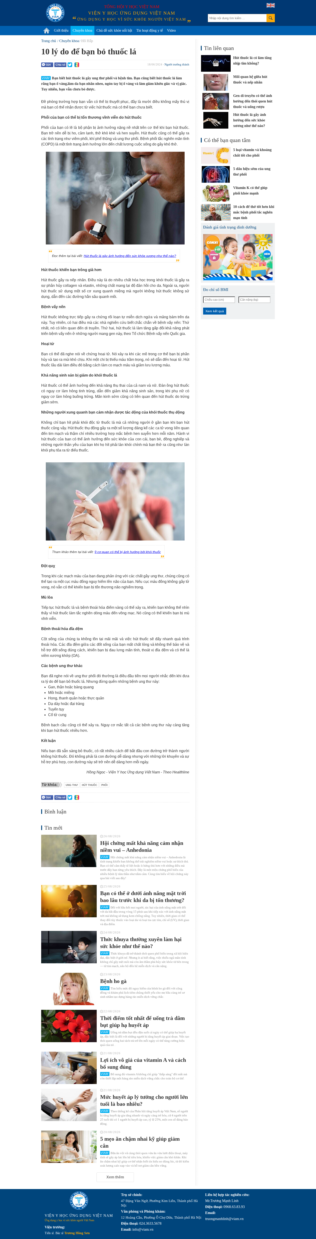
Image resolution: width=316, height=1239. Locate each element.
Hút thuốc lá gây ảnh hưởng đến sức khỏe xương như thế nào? (130, 256)
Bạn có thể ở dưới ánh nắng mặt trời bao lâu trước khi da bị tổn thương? (143, 896)
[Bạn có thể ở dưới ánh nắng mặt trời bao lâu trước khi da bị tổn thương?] (69, 901)
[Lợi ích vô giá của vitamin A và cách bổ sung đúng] (69, 1068)
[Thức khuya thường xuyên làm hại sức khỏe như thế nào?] (69, 947)
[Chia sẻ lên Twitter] (70, 64)
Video (171, 30)
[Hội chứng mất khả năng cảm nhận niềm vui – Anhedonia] (69, 851)
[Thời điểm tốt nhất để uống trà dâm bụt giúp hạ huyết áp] (69, 1026)
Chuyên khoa (82, 30)
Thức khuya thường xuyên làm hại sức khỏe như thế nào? (141, 942)
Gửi (48, 64)
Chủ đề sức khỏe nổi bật (114, 30)
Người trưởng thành (176, 64)
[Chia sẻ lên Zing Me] (76, 64)
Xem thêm (115, 1177)
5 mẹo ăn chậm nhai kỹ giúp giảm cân (140, 1142)
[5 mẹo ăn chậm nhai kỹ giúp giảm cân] (69, 1147)
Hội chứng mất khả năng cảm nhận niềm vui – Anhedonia (141, 846)
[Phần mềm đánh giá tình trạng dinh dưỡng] (238, 257)
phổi (104, 785)
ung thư (72, 785)
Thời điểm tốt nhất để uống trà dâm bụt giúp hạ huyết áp (142, 1021)
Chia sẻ (60, 64)
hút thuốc (89, 785)
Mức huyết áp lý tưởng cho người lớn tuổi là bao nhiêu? (144, 1100)
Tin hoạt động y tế (149, 30)
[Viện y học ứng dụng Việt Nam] (78, 1200)
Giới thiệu (61, 30)
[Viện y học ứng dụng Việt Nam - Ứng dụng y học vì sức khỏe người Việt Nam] (55, 12)
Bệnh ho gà (113, 981)
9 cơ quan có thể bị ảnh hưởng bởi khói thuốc (128, 552)
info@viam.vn (142, 1229)
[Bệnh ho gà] (69, 989)
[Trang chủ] (46, 30)
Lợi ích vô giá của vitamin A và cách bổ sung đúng (143, 1063)
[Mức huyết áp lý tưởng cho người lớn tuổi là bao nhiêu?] (69, 1105)
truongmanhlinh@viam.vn (224, 1219)
